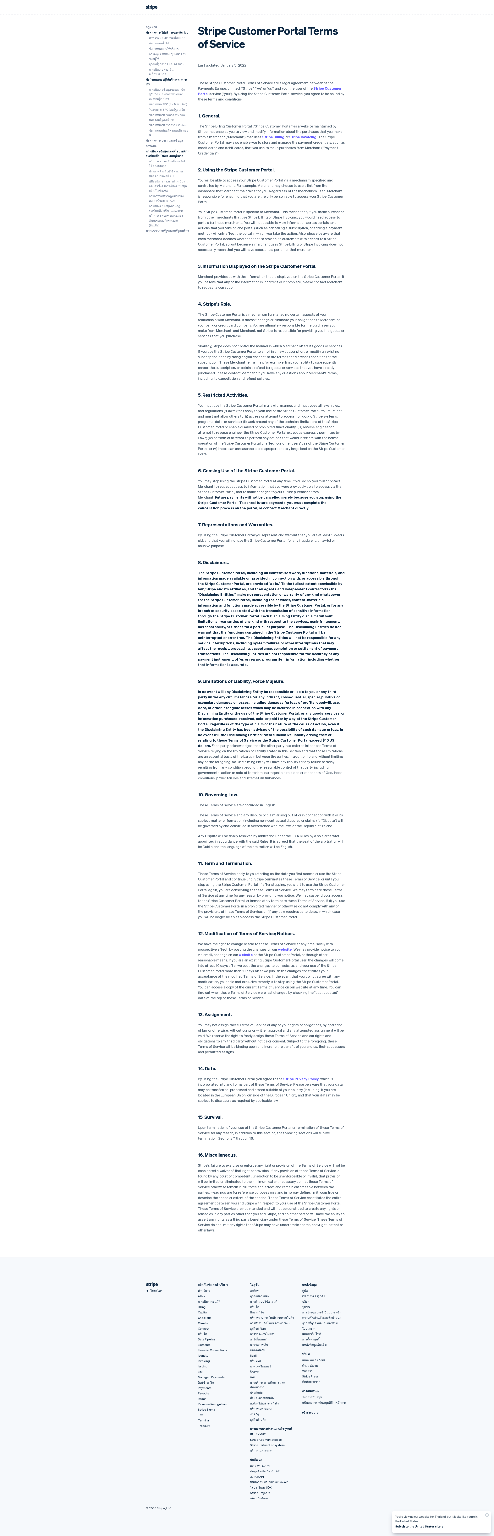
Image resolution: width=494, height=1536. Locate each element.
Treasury (204, 1426)
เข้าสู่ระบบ (309, 1412)
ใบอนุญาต (308, 1328)
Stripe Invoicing (302, 137)
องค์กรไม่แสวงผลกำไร (264, 1403)
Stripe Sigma (206, 1409)
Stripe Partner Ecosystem (267, 1445)
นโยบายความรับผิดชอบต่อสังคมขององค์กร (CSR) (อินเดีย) (166, 220)
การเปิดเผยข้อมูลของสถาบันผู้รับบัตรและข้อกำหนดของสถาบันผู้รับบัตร (167, 94)
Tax (200, 1415)
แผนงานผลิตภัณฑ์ (313, 1360)
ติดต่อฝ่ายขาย (311, 1382)
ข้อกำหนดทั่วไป (159, 43)
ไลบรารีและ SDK (261, 1487)
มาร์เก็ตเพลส (258, 1339)
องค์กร (254, 1291)
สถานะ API (257, 1477)
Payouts (203, 1393)
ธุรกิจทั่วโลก (258, 1328)
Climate (203, 1323)
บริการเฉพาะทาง (261, 1409)
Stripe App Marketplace (266, 1439)
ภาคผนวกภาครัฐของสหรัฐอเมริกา (167, 231)
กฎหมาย (151, 27)
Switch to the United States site (418, 1526)
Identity (203, 1355)
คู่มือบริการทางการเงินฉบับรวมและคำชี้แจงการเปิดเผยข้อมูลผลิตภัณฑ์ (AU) (169, 185)
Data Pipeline (207, 1339)
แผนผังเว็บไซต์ (311, 1334)
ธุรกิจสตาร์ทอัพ (260, 1296)
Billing (202, 1307)
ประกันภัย (256, 1392)
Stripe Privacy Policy (301, 1079)
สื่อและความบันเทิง (262, 1398)
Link (200, 1372)
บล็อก (306, 1301)
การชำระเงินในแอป (262, 1334)
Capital (202, 1312)
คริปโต (202, 1334)
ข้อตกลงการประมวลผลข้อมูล (164, 140)
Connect (203, 1328)
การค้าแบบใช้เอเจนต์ (263, 1301)
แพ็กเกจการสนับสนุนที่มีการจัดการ (324, 1402)
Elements (204, 1345)
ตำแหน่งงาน (310, 1365)
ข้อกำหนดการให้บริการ (164, 49)
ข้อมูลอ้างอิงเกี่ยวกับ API (265, 1471)
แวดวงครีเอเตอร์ (260, 1366)
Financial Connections (212, 1350)
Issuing (202, 1366)
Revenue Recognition (212, 1404)
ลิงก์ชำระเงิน (206, 1382)
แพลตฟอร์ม (257, 1350)
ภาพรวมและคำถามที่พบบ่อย (167, 38)
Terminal (204, 1420)
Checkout (204, 1318)
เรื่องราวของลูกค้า (313, 1296)
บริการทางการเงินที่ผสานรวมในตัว (272, 1318)
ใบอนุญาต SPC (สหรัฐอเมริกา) (168, 109)
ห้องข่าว (307, 1371)
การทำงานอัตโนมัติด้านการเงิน (269, 1323)
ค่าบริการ (204, 1291)
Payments (205, 1388)
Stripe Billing (273, 137)
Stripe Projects (260, 1493)
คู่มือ (305, 1291)
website (285, 949)
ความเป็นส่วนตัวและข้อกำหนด (321, 1318)
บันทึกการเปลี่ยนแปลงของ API (269, 1482)
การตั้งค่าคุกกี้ (311, 1339)
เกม (252, 1377)
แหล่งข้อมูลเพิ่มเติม (314, 1345)
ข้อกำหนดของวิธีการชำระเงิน (167, 125)
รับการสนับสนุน (312, 1397)
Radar (202, 1399)
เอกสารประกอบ (260, 1466)
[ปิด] (486, 1516)
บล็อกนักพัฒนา (259, 1498)
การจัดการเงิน (259, 1345)
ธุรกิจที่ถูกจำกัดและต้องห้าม (166, 64)
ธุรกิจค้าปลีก (258, 1419)
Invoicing (204, 1361)
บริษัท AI (255, 1361)
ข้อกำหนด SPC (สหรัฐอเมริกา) (168, 104)
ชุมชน (306, 1307)
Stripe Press (310, 1376)
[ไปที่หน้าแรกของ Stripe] (150, 1284)
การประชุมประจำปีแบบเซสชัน (321, 1312)
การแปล (151, 146)
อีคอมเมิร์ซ (257, 1312)
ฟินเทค (254, 1372)
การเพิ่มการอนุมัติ (209, 1301)
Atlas (201, 1296)
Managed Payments (211, 1377)
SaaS (253, 1355)
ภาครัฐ (254, 1414)
